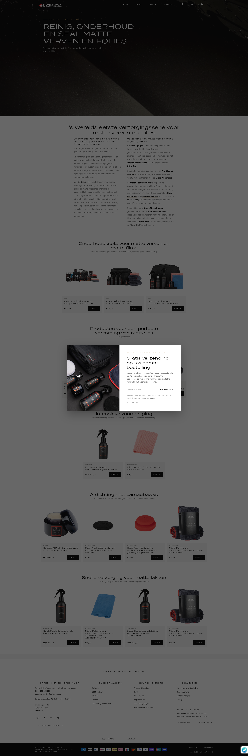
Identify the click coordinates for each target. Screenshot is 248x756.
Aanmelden (165, 389)
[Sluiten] (176, 349)
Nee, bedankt (133, 403)
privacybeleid (149, 398)
